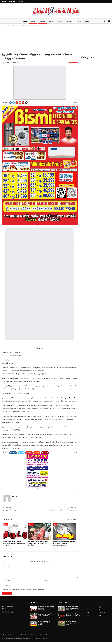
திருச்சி (33, 21)
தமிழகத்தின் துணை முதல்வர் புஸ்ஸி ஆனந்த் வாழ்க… (45, 614)
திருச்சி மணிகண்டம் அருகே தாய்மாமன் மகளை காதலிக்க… (73, 614)
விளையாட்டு (70, 21)
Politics (31, 524)
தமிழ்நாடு (42, 21)
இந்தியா (60, 21)
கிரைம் (87, 21)
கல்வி (79, 21)
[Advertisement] (56, 39)
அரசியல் (51, 21)
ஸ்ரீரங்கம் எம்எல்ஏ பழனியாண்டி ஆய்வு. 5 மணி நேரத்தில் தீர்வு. (59, 510)
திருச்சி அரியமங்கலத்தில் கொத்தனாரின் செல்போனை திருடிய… (45, 623)
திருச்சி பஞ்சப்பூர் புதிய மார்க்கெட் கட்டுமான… (46, 607)
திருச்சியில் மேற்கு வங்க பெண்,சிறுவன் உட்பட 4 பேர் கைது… (72, 623)
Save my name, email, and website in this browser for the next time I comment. (25, 589)
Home (25, 21)
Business (20, 1)
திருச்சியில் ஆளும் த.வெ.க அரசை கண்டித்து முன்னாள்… (73, 607)
